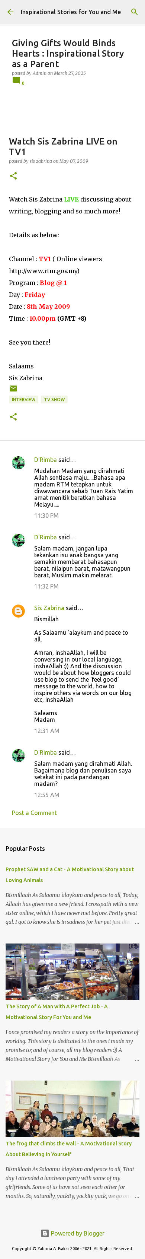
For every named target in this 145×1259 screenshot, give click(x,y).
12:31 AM (46, 730)
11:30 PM (46, 515)
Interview (23, 399)
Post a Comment (34, 812)
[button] (13, 176)
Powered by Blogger (76, 1233)
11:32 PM (46, 586)
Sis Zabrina (49, 608)
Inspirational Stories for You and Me (71, 12)
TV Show (54, 399)
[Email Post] (13, 391)
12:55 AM (46, 795)
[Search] (134, 12)
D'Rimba (45, 459)
